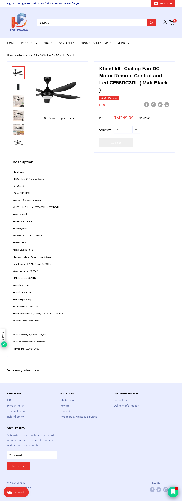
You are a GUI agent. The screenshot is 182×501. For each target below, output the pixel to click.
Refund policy (15, 416)
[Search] (151, 22)
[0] (172, 22)
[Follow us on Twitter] (158, 489)
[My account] (165, 22)
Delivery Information (126, 405)
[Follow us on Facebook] (152, 489)
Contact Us (120, 400)
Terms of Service (17, 411)
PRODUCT (27, 43)
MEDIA (121, 43)
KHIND (102, 105)
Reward (65, 405)
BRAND (48, 43)
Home (10, 55)
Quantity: (105, 129)
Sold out (116, 142)
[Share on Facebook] (146, 104)
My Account (67, 400)
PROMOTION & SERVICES (96, 43)
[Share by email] (166, 104)
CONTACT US (66, 43)
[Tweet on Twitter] (160, 104)
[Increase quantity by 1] (136, 129)
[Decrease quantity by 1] (117, 129)
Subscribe (166, 3)
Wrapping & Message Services (78, 416)
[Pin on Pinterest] (153, 104)
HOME (11, 43)
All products (23, 55)
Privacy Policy (15, 405)
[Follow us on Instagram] (165, 489)
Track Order (67, 411)
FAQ (9, 400)
